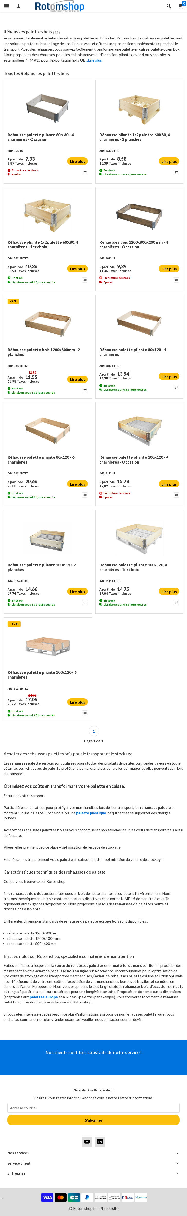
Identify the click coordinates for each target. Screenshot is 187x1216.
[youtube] (87, 1141)
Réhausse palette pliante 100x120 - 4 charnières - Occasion (133, 459)
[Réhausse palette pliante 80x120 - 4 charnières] (139, 323)
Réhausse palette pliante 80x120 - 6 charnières (41, 459)
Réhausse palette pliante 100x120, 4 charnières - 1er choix (133, 567)
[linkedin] (100, 1141)
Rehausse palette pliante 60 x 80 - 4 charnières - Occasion (41, 137)
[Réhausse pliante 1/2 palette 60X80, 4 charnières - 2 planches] (139, 108)
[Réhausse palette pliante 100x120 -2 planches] (48, 538)
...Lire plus (94, 60)
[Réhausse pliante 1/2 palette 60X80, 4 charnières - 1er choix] (48, 215)
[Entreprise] (93, 1173)
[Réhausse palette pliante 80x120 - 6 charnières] (48, 430)
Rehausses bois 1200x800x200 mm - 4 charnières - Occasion (133, 244)
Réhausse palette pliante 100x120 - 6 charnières (42, 674)
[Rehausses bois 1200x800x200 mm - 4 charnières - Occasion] (139, 215)
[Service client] (93, 1163)
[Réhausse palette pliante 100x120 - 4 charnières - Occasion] (139, 430)
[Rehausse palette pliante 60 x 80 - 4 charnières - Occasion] (48, 108)
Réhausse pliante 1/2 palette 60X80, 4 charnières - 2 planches (134, 137)
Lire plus (77, 161)
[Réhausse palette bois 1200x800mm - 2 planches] (48, 323)
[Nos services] (93, 1153)
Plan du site (108, 1208)
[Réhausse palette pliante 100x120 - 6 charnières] (48, 645)
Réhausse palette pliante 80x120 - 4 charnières (132, 352)
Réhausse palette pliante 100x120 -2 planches (42, 567)
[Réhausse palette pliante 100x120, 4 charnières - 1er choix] (139, 538)
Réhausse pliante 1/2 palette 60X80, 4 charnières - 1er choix (43, 244)
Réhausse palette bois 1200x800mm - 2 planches (44, 352)
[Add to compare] (84, 172)
